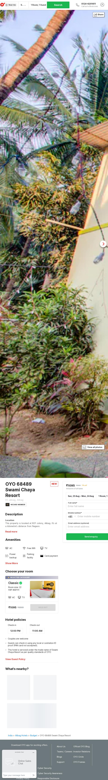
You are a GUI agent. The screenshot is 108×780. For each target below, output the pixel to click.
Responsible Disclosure (48, 778)
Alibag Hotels (21, 735)
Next (103, 243)
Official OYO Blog (81, 746)
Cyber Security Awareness (50, 773)
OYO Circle (78, 757)
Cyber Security (45, 768)
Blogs (59, 757)
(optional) (78, 523)
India (10, 735)
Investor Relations (81, 751)
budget (33, 735)
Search (58, 5)
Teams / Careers (64, 751)
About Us (61, 746)
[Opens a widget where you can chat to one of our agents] (19, 764)
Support (60, 762)
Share (101, 14)
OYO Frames (79, 762)
